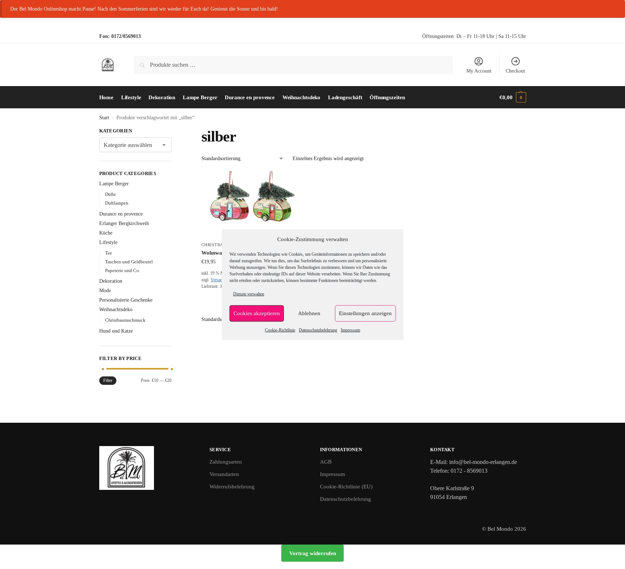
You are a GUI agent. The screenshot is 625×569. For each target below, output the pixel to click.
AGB (326, 462)
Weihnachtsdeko (115, 309)
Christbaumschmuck (125, 320)
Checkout (515, 71)
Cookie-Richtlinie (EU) (346, 486)
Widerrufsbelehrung (232, 486)
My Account (478, 71)
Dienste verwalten (248, 293)
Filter (107, 380)
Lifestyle (108, 242)
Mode (105, 290)
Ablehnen (309, 313)
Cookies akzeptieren (257, 313)
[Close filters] (173, 131)
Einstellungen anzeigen (365, 313)
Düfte (110, 194)
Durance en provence (121, 214)
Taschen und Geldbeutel (129, 261)
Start (104, 117)
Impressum (350, 329)
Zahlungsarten (225, 462)
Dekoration (110, 281)
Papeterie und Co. (122, 270)
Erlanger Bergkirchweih (124, 223)
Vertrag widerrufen (312, 553)
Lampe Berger (114, 183)
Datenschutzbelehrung (318, 329)
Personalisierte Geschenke (126, 300)
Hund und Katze (116, 331)
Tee (108, 253)
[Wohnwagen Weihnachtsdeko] (251, 204)
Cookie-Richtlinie (280, 329)
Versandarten (224, 474)
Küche (105, 233)
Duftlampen (116, 203)
